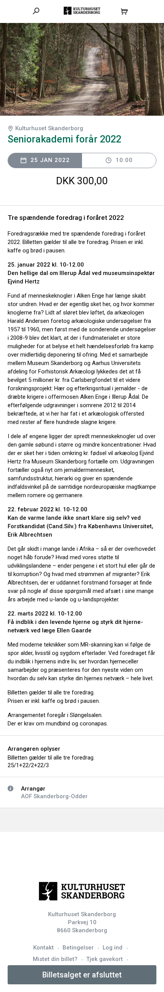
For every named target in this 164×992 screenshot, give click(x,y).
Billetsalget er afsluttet (82, 974)
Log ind (112, 947)
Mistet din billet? (55, 959)
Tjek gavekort (104, 959)
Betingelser (78, 947)
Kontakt (43, 947)
